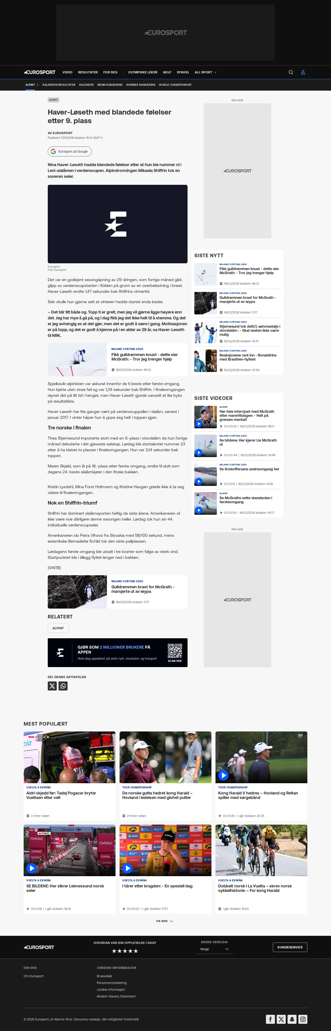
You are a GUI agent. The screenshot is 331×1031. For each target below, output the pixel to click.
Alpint (53, 100)
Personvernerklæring (112, 983)
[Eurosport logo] (39, 72)
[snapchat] (292, 1019)
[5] (135, 951)
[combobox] (214, 949)
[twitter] (281, 1019)
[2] (119, 951)
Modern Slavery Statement (116, 996)
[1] (114, 951)
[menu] (291, 72)
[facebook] (270, 1019)
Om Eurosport (34, 976)
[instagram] (302, 1019)
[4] (130, 951)
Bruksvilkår (104, 976)
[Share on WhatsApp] (63, 685)
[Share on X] (52, 685)
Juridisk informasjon (111, 989)
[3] (125, 951)
